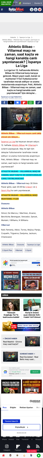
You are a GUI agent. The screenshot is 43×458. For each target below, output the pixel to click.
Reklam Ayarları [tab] (26, 407)
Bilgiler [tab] (13, 407)
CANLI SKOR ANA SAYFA (6, 3)
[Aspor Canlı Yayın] (31, 9)
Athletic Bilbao (18, 145)
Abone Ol (35, 372)
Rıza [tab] (4, 407)
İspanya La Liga (25, 37)
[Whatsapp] (30, 102)
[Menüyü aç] (2, 9)
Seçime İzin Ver (21, 432)
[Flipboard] (24, 102)
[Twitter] (11, 102)
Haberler (13, 37)
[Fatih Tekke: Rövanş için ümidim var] (32, 280)
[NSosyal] (17, 102)
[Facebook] (4, 102)
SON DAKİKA (31, 451)
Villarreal (32, 145)
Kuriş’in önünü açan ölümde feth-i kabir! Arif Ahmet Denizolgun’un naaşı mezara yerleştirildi (32, 318)
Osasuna (20, 245)
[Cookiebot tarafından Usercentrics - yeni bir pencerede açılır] (30, 401)
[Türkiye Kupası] (40, 9)
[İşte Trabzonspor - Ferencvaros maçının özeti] (11, 280)
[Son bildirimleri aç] (39, 456)
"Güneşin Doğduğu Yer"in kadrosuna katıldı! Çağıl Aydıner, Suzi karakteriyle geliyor (11, 318)
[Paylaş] (38, 102)
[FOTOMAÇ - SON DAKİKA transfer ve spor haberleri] (16, 9)
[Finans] (21, 326)
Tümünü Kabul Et (11, 421)
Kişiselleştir (20, 427)
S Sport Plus (7, 250)
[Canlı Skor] (36, 9)
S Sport (28, 187)
